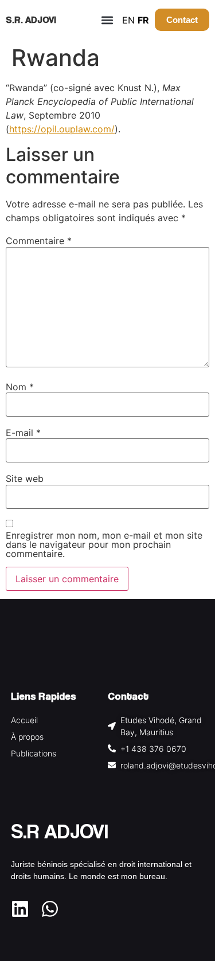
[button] (106, 19)
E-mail (23, 432)
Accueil (24, 720)
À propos (27, 737)
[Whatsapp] (50, 909)
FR (143, 20)
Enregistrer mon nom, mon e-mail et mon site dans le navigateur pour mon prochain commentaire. (104, 544)
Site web (25, 478)
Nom (20, 386)
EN (128, 20)
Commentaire (39, 240)
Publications (33, 753)
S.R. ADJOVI (31, 19)
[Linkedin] (20, 909)
